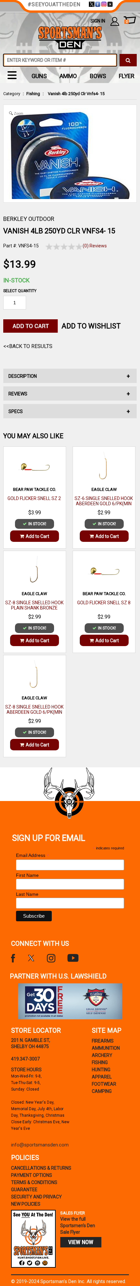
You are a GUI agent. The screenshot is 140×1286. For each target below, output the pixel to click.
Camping (102, 1091)
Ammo (68, 76)
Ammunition (106, 1048)
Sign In (98, 21)
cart (127, 22)
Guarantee (24, 1189)
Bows (98, 76)
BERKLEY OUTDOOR (28, 218)
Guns (39, 76)
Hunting (101, 1069)
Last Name (27, 894)
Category (11, 93)
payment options (31, 1175)
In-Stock (16, 280)
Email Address (32, 855)
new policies (25, 1204)
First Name (27, 875)
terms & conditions (34, 1182)
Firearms (103, 1041)
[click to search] (128, 60)
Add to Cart (37, 536)
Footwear (104, 1084)
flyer (126, 76)
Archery (102, 1055)
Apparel (102, 1076)
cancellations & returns (41, 1168)
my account (114, 21)
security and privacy (36, 1196)
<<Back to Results (27, 346)
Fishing (33, 93)
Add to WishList (91, 326)
